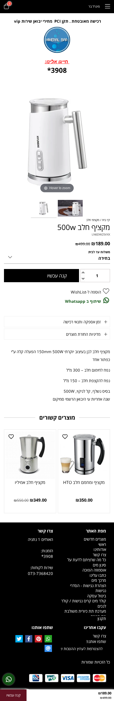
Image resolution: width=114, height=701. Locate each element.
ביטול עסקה (96, 595)
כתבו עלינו (98, 575)
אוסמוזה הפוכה (94, 570)
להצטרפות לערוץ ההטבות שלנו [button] (82, 648)
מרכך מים (98, 580)
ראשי (102, 544)
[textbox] (57, 21)
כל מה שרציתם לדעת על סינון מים (86, 562)
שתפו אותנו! (96, 641)
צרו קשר (99, 554)
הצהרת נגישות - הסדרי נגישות (88, 588)
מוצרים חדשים (95, 539)
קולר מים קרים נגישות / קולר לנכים (83, 603)
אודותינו (100, 549)
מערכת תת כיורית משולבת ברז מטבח (85, 613)
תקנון (102, 618)
